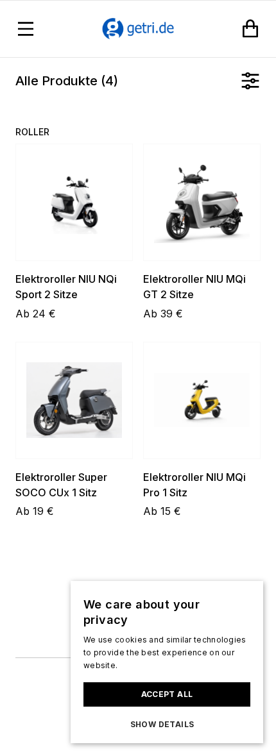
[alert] (167, 662)
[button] (166, 724)
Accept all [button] (167, 694)
